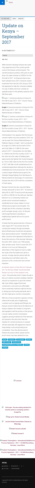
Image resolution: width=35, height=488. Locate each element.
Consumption (21, 339)
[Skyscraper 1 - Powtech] (17, 442)
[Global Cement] (10, 2)
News (14, 18)
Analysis (20, 18)
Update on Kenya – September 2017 (13, 34)
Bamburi (29, 339)
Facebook (15, 466)
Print (6, 59)
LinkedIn (5, 466)
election (26, 345)
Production (11, 339)
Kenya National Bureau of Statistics (12, 345)
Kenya (4, 339)
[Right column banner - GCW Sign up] (17, 417)
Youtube (5, 468)
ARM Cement (6, 342)
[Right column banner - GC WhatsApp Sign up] (17, 422)
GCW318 (5, 347)
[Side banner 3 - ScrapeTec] (17, 409)
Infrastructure (16, 342)
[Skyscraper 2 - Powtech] (17, 452)
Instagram (16, 468)
